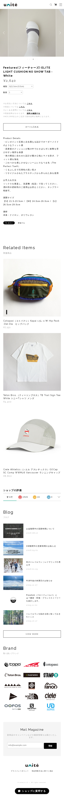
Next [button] (59, 32)
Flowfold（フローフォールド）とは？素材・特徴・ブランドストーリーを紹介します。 (43, 598)
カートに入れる (32, 127)
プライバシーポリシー (20, 771)
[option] (32, 33)
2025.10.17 (31, 621)
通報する (21, 223)
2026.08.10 (32, 533)
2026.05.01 (32, 550)
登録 (50, 746)
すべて (10, 497)
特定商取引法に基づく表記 (42, 771)
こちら (30, 103)
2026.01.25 (32, 569)
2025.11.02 (31, 605)
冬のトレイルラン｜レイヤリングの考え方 (43, 563)
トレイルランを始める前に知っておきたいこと (43, 615)
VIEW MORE (32, 634)
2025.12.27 (31, 585)
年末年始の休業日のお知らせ (39, 581)
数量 (5, 92)
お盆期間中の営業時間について (40, 529)
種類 (5, 86)
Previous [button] (4, 32)
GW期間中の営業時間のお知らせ (41, 546)
